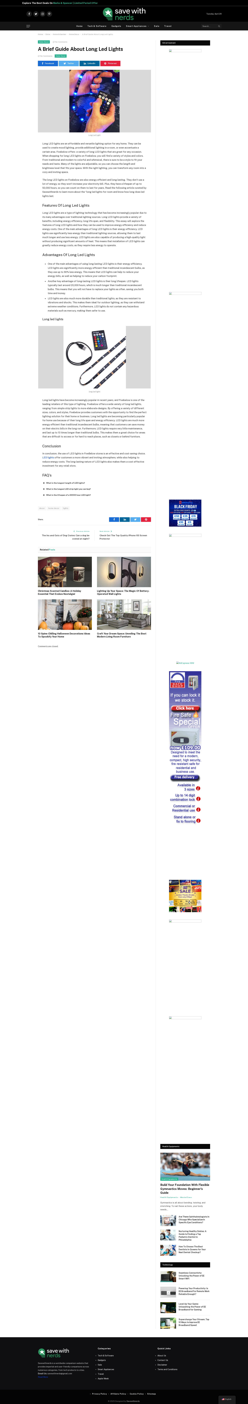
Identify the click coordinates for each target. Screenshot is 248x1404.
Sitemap (151, 1394)
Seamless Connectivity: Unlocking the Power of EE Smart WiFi (191, 1276)
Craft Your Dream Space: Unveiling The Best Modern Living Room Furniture (121, 635)
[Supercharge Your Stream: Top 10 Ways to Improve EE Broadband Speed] (168, 1323)
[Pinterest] (28, 173)
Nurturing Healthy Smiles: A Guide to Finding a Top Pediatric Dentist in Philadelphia (192, 1235)
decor (42, 508)
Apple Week (103, 1378)
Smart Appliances (136, 26)
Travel (168, 26)
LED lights (48, 457)
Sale (156, 26)
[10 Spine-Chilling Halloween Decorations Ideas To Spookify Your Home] (65, 614)
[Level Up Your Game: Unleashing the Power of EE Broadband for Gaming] (168, 1307)
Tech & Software (96, 26)
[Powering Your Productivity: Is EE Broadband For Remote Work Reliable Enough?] (168, 1292)
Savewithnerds (133, 1401)
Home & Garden (59, 34)
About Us (161, 1355)
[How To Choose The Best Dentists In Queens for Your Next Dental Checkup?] (168, 1250)
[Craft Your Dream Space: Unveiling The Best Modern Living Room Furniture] (124, 614)
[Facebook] (28, 151)
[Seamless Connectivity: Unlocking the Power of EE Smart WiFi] (168, 1276)
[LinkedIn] (28, 166)
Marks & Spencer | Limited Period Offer (85, 3)
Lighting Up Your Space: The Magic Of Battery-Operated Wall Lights (123, 593)
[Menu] (28, 26)
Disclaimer (162, 1365)
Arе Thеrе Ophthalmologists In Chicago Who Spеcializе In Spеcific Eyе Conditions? (194, 1220)
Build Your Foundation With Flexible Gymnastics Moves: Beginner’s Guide (184, 1188)
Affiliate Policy (118, 1394)
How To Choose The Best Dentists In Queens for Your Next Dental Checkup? (192, 1249)
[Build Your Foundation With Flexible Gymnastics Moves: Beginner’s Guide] (185, 1167)
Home (79, 26)
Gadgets (116, 26)
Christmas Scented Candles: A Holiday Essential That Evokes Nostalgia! (59, 593)
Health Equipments (169, 1179)
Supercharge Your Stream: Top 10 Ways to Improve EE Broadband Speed (194, 1322)
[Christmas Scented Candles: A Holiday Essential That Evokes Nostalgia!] (65, 572)
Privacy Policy (99, 1394)
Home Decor (74, 34)
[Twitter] (28, 158)
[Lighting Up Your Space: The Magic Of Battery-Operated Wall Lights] (124, 572)
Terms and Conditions (167, 1369)
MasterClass (186, 1197)
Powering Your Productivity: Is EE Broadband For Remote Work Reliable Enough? (194, 1291)
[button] (94, 483)
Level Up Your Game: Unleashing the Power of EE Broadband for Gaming (192, 1307)
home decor (53, 508)
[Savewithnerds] (124, 14)
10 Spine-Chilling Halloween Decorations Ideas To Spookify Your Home (64, 635)
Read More (43, 1377)
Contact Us (162, 1360)
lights (65, 508)
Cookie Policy (137, 1394)
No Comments (61, 42)
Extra (48, 34)
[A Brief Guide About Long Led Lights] (94, 101)
